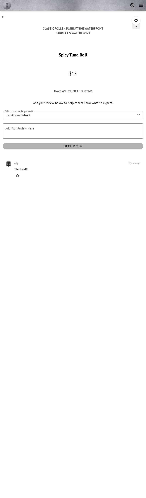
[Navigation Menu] (141, 5)
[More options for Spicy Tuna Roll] (136, 20)
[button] (4, 17)
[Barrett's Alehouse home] (19, 5)
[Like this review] (18, 175)
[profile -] (132, 5)
